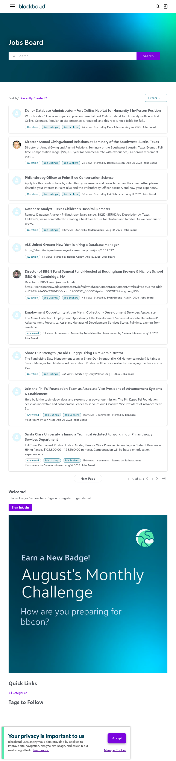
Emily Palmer (96, 373)
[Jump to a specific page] (164, 478)
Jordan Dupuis (96, 229)
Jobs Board (149, 127)
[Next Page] (157, 478)
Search (148, 56)
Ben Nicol (130, 414)
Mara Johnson (115, 127)
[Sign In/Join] (165, 6)
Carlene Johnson (131, 333)
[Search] (158, 6)
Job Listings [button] (51, 127)
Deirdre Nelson (116, 162)
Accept (117, 738)
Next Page (88, 478)
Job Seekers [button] (71, 127)
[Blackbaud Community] (32, 6)
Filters (152, 98)
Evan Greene (114, 297)
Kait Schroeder (115, 194)
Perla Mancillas (93, 333)
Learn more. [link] (41, 750)
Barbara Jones (132, 460)
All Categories (18, 693)
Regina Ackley (75, 256)
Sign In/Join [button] (20, 507)
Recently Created (33, 98)
